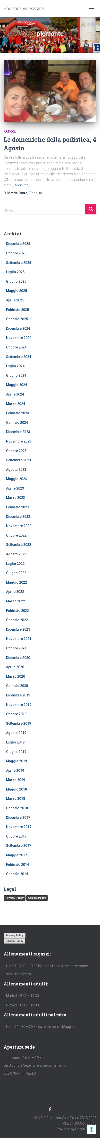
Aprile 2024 (15, 394)
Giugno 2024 (16, 375)
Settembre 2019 (18, 723)
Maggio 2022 (16, 582)
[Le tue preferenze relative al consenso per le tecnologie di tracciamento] (91, 1129)
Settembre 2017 (18, 846)
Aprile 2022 (15, 592)
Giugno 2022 (16, 573)
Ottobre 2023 (16, 451)
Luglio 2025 (15, 272)
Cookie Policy (37, 897)
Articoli (10, 131)
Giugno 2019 (16, 752)
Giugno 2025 (16, 281)
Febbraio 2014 (17, 865)
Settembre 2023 (18, 460)
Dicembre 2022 (18, 517)
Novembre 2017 (18, 827)
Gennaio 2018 (17, 808)
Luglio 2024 (15, 366)
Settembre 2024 (18, 357)
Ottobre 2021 (16, 648)
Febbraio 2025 (17, 310)
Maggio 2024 (16, 385)
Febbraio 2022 (17, 611)
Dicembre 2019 (18, 695)
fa (35, 193)
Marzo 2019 (15, 780)
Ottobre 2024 (16, 347)
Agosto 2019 (16, 733)
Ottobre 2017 (16, 836)
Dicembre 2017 (18, 818)
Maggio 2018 (16, 789)
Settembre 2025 (18, 263)
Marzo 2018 (15, 798)
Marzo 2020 (15, 676)
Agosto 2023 (16, 470)
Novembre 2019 (18, 705)
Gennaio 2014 (17, 874)
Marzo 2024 (15, 404)
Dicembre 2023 (18, 432)
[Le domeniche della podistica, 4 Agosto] (50, 91)
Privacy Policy (15, 897)
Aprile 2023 (15, 488)
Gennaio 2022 (17, 620)
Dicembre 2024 (18, 328)
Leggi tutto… (22, 185)
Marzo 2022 (15, 601)
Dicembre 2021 (18, 629)
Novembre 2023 (18, 441)
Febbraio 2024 (17, 413)
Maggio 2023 (16, 479)
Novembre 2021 (18, 639)
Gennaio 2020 (17, 686)
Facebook (50, 1109)
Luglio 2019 (15, 742)
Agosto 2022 (16, 554)
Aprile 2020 (15, 667)
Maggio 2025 (16, 291)
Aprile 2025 (15, 300)
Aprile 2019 (15, 770)
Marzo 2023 (15, 498)
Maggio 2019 (16, 761)
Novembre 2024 (18, 338)
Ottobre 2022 (16, 535)
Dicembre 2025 (18, 244)
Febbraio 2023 (17, 507)
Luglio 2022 (15, 564)
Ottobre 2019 (16, 714)
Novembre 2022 (18, 526)
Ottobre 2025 (16, 253)
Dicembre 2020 (18, 658)
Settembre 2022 (18, 545)
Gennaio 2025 (17, 319)
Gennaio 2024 (17, 422)
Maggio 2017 (16, 855)
